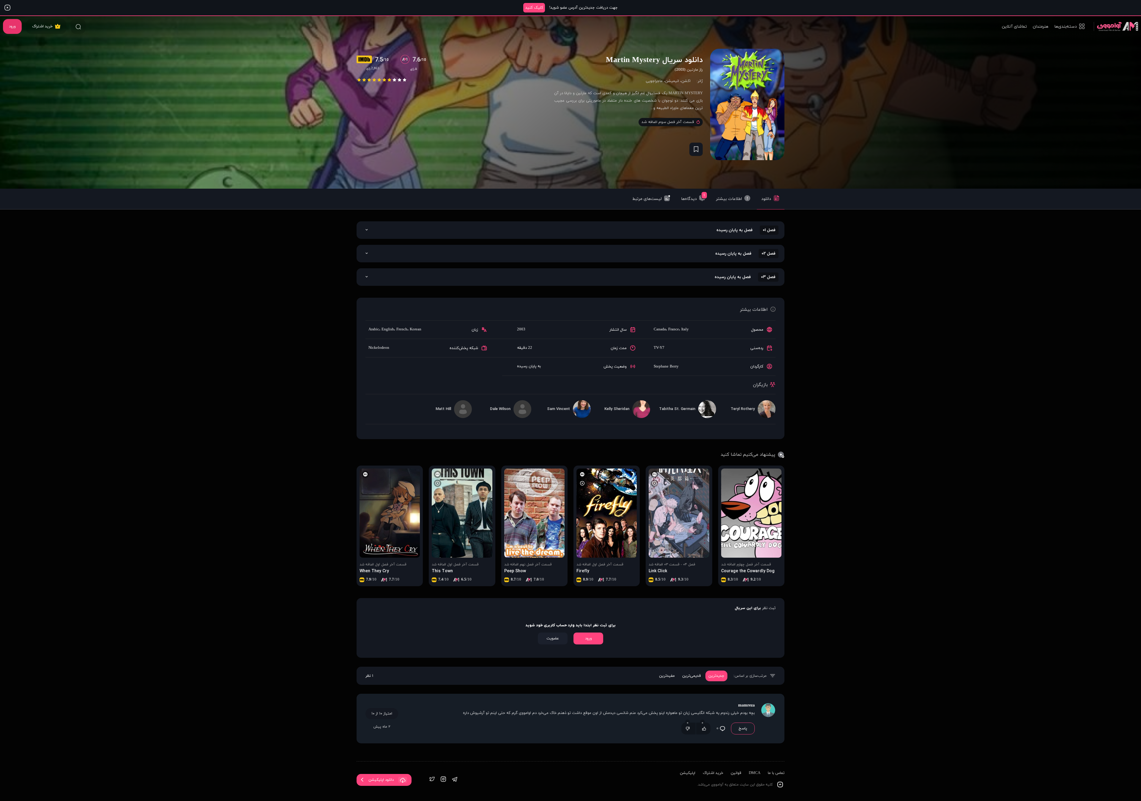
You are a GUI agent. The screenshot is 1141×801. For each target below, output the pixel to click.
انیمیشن (672, 81)
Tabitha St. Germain (677, 409)
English (388, 329)
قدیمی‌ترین (691, 676)
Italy (685, 329)
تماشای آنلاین (1014, 26)
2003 (521, 329)
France (673, 329)
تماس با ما (776, 773)
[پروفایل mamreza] (768, 718)
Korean (415, 329)
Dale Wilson (500, 409)
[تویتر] (432, 780)
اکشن (686, 81)
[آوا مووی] (1116, 26)
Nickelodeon (378, 348)
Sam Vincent (558, 409)
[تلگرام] (454, 780)
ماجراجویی (654, 81)
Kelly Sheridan (616, 409)
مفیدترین (667, 676)
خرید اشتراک (42, 26)
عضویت (552, 638)
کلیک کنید (534, 7)
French (401, 329)
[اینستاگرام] (443, 780)
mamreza (746, 705)
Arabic (373, 329)
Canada (660, 329)
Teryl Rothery (743, 409)
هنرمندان (1040, 26)
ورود (12, 26)
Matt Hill (443, 409)
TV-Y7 (659, 348)
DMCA (754, 773)
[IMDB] (366, 60)
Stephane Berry (666, 366)
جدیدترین (716, 676)
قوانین (736, 773)
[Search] (78, 26)
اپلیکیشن (687, 773)
